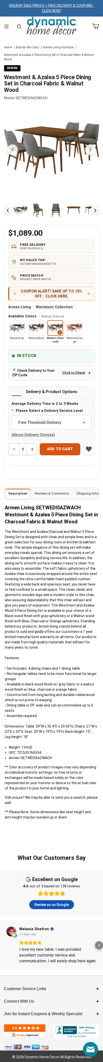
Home (8, 47)
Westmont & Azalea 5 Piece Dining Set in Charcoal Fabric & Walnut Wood (49, 57)
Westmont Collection (54, 307)
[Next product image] (90, 149)
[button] (20, 210)
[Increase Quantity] (32, 449)
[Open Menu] (6, 27)
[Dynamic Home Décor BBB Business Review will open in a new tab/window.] (76, 1031)
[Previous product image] (12, 149)
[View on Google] (11, 931)
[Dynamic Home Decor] (51, 26)
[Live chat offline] (90, 1049)
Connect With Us (19, 1001)
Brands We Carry (27, 47)
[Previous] (8, 210)
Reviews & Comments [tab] (52, 493)
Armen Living (19, 307)
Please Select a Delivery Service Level (49, 411)
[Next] (95, 210)
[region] (52, 210)
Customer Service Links (25, 989)
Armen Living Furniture (58, 47)
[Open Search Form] (19, 27)
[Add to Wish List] (89, 449)
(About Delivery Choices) (33, 435)
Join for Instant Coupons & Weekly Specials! (43, 1014)
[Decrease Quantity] (14, 449)
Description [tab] (17, 493)
